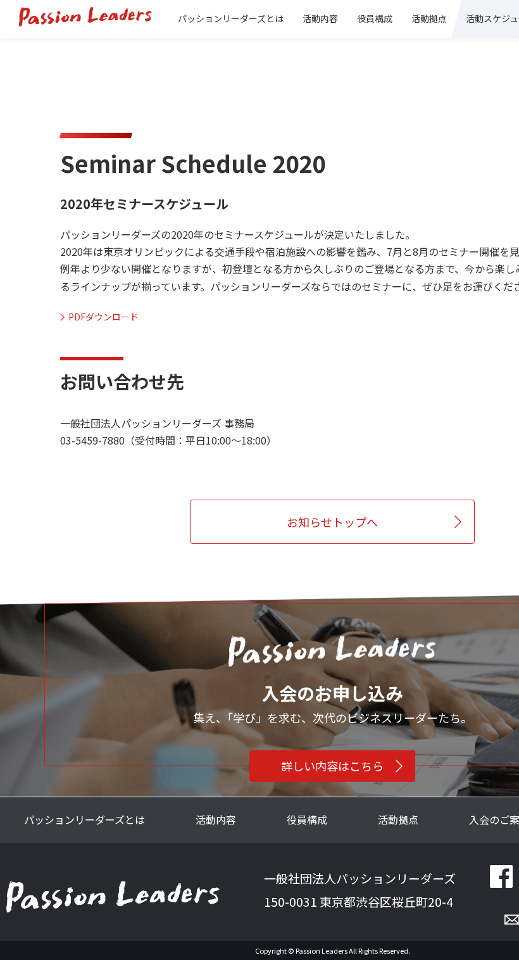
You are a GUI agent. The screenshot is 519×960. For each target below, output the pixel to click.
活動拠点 (398, 819)
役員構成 (374, 18)
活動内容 (216, 819)
